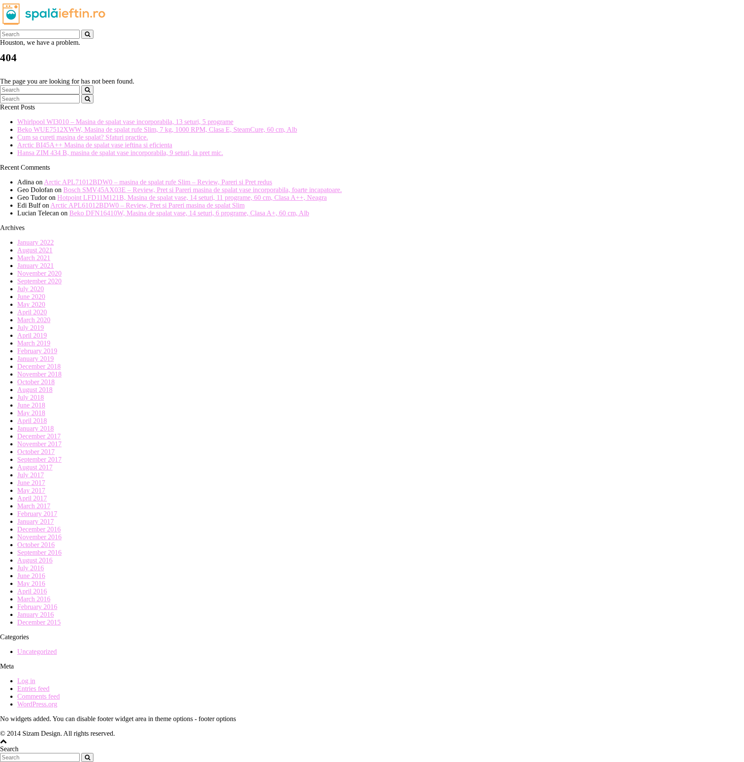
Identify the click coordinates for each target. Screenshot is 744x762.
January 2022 (35, 242)
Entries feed (33, 688)
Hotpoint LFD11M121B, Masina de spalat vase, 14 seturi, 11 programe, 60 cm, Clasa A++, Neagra (192, 197)
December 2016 (39, 529)
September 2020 (39, 281)
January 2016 (35, 614)
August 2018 (35, 389)
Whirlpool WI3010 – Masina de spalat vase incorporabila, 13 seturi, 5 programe (125, 121)
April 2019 (32, 335)
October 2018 (36, 382)
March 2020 (33, 319)
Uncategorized (37, 651)
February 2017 (37, 513)
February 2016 (37, 606)
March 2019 (33, 343)
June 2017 (31, 482)
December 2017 (39, 436)
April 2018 (32, 420)
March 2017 (33, 506)
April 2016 (32, 591)
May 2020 (31, 304)
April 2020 (32, 312)
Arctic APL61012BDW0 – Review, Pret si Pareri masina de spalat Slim (147, 205)
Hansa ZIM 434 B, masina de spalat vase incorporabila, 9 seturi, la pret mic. (120, 152)
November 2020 (39, 273)
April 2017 (32, 498)
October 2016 (36, 544)
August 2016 (35, 560)
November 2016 (39, 537)
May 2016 (31, 583)
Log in (26, 680)
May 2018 (31, 413)
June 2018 (31, 405)
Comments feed (38, 696)
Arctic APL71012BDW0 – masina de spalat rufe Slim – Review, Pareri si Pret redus (158, 182)
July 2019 (30, 327)
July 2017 (30, 475)
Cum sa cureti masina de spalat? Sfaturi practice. (82, 137)
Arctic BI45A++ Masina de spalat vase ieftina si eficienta (94, 145)
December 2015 (39, 622)
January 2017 (35, 521)
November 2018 (39, 374)
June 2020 (31, 296)
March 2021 (33, 257)
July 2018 (30, 397)
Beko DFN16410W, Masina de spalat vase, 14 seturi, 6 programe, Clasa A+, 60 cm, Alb (189, 213)
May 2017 (31, 490)
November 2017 (39, 444)
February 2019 (37, 351)
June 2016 (31, 575)
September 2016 (39, 552)
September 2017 (39, 459)
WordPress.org (37, 704)
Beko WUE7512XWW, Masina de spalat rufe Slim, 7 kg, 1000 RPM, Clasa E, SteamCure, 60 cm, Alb (157, 129)
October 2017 (36, 451)
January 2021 (35, 265)
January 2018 (35, 428)
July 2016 (30, 568)
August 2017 (35, 467)
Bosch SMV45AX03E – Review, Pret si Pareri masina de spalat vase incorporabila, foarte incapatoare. (202, 189)
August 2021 (35, 250)
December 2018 (39, 366)
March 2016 (33, 599)
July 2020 (30, 288)
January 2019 (35, 358)
